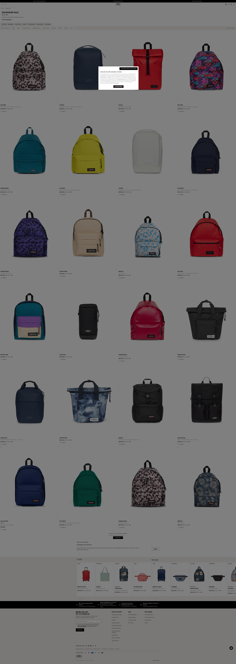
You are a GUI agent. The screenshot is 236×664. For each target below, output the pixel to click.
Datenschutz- (103, 76)
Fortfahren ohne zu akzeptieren (128, 68)
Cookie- (109, 76)
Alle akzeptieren (118, 86)
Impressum (116, 83)
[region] (118, 78)
